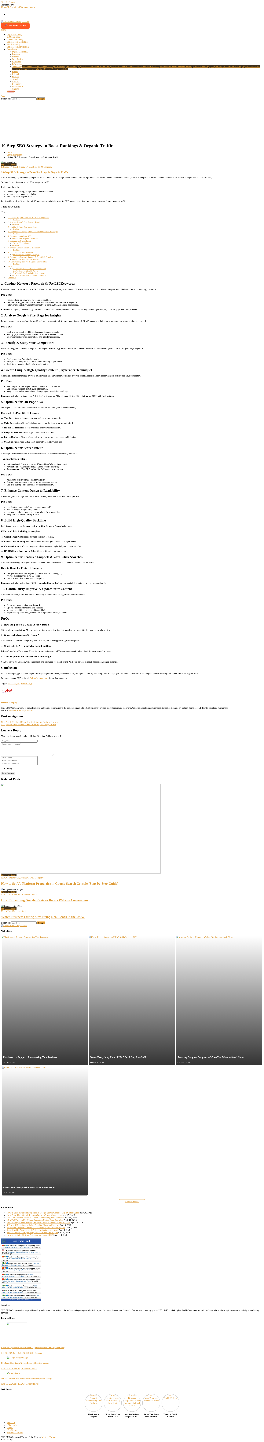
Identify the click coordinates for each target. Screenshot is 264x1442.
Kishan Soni (20, 911)
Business (16, 54)
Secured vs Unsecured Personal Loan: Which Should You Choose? (36, 1227)
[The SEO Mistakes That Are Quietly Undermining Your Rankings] (132, 1373)
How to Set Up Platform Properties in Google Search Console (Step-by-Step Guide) (59, 883)
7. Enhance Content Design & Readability (24, 248)
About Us (11, 1422)
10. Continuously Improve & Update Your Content (27, 262)
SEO (21, 7)
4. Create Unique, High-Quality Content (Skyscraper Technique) (33, 231)
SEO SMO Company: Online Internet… (19, 1286)
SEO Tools (11, 91)
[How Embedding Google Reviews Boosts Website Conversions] (132, 1358)
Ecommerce (17, 84)
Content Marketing (15, 39)
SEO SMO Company (42, 167)
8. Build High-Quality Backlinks (20, 252)
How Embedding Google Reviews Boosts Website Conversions (44, 900)
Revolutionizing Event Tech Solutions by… (17, 1247)
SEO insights (14, 683)
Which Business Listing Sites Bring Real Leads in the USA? (43, 917)
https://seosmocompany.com (21, 710)
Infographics (17, 64)
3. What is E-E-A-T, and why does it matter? (29, 273)
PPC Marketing (13, 44)
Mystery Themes (49, 1437)
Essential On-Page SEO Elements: (25, 238)
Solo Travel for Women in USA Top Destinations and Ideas (32, 1230)
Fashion (15, 57)
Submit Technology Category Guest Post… (17, 1270)
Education (16, 61)
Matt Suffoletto (32, 1384)
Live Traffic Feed (21, 1241)
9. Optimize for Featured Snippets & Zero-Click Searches (30, 257)
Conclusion (12, 278)
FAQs (10, 266)
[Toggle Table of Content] (3, 213)
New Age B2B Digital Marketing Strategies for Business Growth (29, 722)
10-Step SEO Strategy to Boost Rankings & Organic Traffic (34, 172)
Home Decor (17, 86)
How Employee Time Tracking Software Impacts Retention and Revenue (38, 1222)
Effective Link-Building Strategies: (26, 255)
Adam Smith (31, 894)
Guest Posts (12, 49)
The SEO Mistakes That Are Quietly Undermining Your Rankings (35, 1218)
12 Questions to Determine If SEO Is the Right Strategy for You (28, 724)
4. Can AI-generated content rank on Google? (30, 275)
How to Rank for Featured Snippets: (26, 259)
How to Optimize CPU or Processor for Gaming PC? (30, 1235)
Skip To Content (8, 2)
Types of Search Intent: (21, 243)
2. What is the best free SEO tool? (25, 271)
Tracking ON (29, 1299)
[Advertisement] (132, 121)
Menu (3, 30)
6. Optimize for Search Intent (19, 241)
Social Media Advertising (18, 47)
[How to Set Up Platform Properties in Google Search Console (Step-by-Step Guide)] (132, 1332)
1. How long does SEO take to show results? (29, 269)
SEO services (13, 7)
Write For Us (12, 1425)
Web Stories (17, 59)
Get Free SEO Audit (16, 25)
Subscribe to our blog (39, 678)
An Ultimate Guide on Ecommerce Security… (23, 1252)
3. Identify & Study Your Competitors (22, 227)
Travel (15, 79)
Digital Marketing (14, 34)
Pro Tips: (16, 220)
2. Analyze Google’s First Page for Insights (24, 222)
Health (4, 7)
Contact (10, 1427)
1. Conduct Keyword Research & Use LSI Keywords (28, 217)
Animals (15, 81)
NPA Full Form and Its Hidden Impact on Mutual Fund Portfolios (35, 1220)
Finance (15, 76)
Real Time (20, 1299)
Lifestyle (16, 74)
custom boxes (29, 7)
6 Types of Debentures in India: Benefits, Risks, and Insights (33, 1225)
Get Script (13, 1299)
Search (4, 96)
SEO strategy (26, 683)
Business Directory (15, 1432)
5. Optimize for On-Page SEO (19, 236)
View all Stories (132, 1201)
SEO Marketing (13, 37)
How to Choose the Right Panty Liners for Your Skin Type (32, 1232)
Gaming (15, 89)
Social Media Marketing (17, 42)
